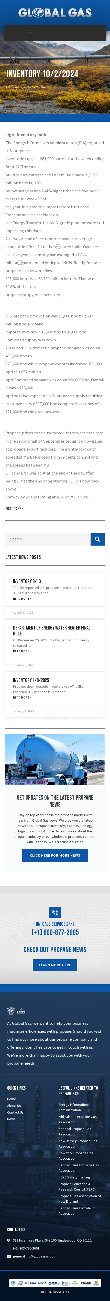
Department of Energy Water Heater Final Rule (52, 631)
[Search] (98, 539)
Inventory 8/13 (27, 581)
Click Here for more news (55, 855)
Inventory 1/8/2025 (31, 680)
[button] (29, 32)
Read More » (22, 598)
